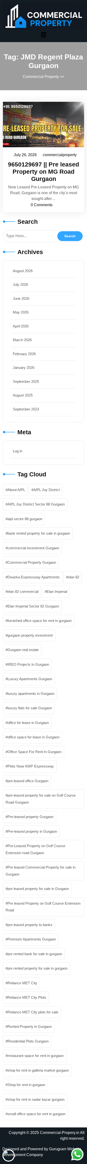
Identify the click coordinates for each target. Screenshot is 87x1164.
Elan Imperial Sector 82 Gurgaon (33, 606)
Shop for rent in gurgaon (26, 1085)
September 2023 (26, 409)
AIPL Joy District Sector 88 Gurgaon (36, 504)
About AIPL (16, 490)
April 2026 (21, 326)
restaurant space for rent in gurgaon (35, 1056)
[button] (43, 34)
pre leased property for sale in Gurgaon (38, 889)
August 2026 (23, 271)
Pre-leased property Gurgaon (30, 817)
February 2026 (24, 354)
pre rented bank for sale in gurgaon (34, 954)
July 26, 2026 (25, 154)
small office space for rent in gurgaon (36, 1114)
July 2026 (20, 284)
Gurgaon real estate (23, 650)
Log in (17, 451)
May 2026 (21, 312)
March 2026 (22, 340)
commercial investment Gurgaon (33, 548)
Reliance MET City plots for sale (32, 1012)
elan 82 (73, 577)
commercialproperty (60, 154)
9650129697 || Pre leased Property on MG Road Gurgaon (43, 171)
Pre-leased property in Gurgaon (32, 831)
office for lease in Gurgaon (28, 723)
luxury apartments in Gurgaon (30, 693)
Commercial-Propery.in (59, 1133)
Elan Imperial (57, 591)
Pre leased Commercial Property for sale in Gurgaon (40, 870)
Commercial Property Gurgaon (31, 562)
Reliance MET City (22, 983)
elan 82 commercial (22, 591)
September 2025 (26, 381)
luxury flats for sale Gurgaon (29, 708)
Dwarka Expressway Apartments (33, 577)
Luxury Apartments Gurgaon (29, 679)
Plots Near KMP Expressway (30, 766)
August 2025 (23, 395)
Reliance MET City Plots (26, 997)
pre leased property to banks (29, 925)
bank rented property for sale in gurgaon (38, 533)
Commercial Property (41, 77)
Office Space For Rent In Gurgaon (34, 752)
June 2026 (21, 298)
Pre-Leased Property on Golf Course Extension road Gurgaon (35, 849)
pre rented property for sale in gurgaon (37, 968)
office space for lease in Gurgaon (33, 737)
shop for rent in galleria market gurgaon (38, 1070)
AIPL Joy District (46, 490)
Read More (41, 124)
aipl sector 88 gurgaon (24, 519)
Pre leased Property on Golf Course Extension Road (43, 906)
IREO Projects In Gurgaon (28, 664)
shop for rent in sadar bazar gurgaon (36, 1099)
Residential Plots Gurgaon (28, 1041)
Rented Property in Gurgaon (29, 1026)
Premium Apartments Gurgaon (31, 939)
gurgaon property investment (30, 635)
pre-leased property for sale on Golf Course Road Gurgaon (41, 798)
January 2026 (23, 367)
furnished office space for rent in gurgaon (39, 621)
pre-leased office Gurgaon (27, 781)
